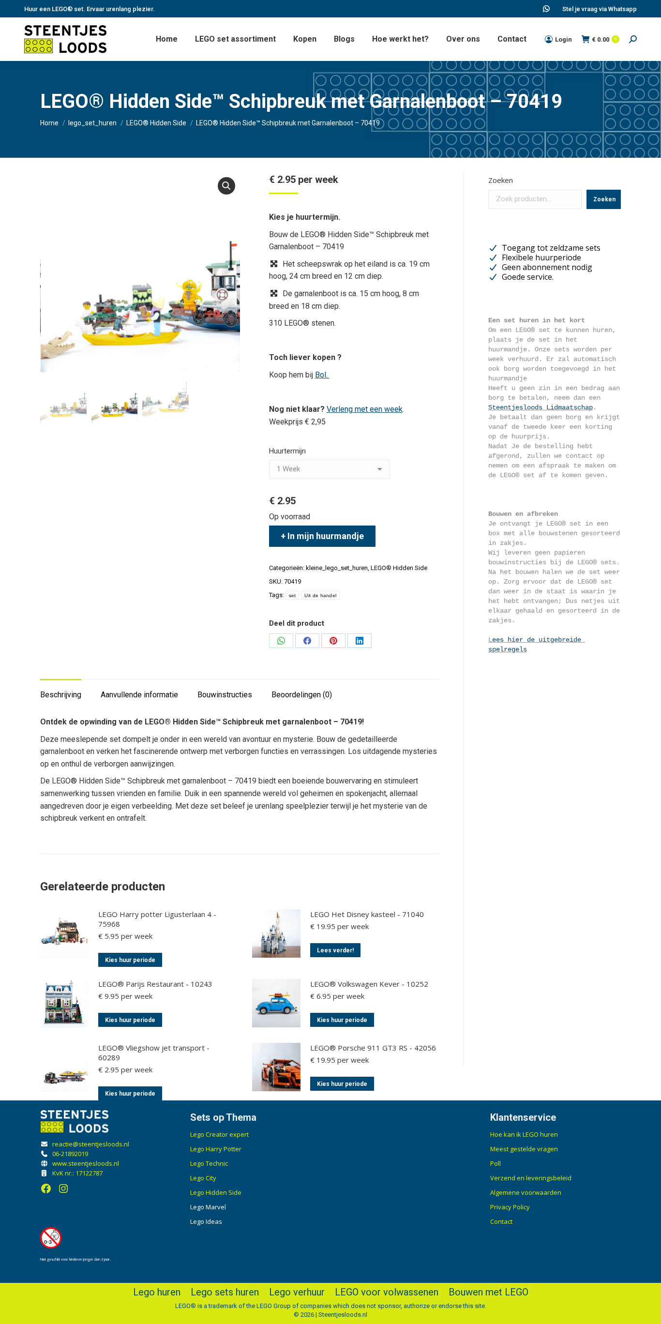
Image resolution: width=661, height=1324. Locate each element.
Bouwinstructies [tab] (224, 694)
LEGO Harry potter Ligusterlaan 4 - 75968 (157, 919)
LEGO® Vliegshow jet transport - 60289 (154, 1052)
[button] (226, 186)
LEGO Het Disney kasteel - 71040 (367, 914)
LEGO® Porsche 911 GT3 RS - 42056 (373, 1048)
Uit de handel (320, 595)
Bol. (322, 374)
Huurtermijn (287, 451)
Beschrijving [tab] (60, 694)
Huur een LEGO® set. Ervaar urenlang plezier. (89, 9)
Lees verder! (335, 950)
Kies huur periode (130, 960)
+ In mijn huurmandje (322, 536)
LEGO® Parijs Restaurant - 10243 (155, 984)
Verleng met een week (365, 409)
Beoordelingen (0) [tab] (301, 694)
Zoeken (500, 180)
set (292, 595)
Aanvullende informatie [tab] (139, 694)
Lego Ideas (206, 1221)
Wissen (379, 448)
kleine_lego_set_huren (337, 568)
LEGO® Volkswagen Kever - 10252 (369, 984)
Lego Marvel (208, 1207)
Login (563, 39)
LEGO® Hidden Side (399, 568)
